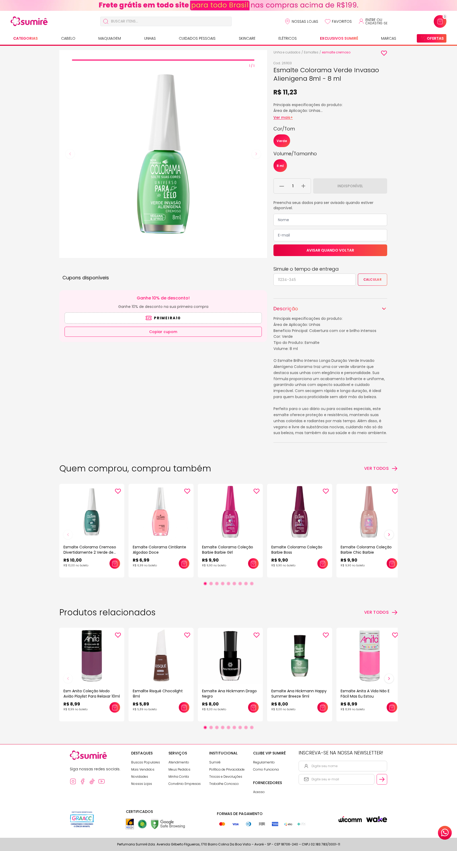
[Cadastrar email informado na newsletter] (382, 779)
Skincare (247, 38)
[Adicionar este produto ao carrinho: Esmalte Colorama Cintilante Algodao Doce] (184, 563)
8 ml (280, 165)
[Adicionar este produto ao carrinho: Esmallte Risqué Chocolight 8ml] (184, 707)
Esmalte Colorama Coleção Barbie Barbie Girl (227, 549)
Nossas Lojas (305, 21)
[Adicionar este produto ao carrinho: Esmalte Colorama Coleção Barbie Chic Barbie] (392, 563)
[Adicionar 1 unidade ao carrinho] (303, 186)
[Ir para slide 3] (217, 583)
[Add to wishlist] (384, 53)
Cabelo (68, 38)
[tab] (163, 60)
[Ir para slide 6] (234, 583)
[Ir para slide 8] (246, 583)
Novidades (139, 776)
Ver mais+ (283, 117)
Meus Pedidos (179, 769)
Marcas (388, 38)
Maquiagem (109, 38)
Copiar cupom (163, 331)
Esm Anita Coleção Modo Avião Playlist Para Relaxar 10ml (91, 693)
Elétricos (287, 38)
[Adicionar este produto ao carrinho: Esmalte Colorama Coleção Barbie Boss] (322, 563)
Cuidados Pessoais (197, 38)
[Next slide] (256, 153)
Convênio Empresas (184, 783)
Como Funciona (266, 769)
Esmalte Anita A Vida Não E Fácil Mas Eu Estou (365, 693)
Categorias (25, 38)
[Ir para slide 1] (205, 583)
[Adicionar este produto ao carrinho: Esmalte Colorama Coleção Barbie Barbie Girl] (253, 563)
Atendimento (178, 762)
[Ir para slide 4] (223, 583)
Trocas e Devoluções (225, 776)
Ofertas (435, 38)
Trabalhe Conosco (224, 783)
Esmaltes (311, 52)
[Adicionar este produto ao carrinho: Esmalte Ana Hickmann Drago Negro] (253, 707)
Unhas (150, 38)
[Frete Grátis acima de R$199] (228, 5)
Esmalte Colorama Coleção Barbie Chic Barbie (366, 549)
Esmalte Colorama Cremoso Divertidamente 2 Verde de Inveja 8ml (89, 552)
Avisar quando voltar (330, 250)
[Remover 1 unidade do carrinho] (282, 186)
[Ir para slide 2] (211, 583)
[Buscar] (106, 21)
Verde (282, 141)
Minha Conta (178, 776)
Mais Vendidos (142, 769)
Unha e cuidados (286, 52)
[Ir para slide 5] (228, 583)
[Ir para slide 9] (252, 583)
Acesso (259, 792)
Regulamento (264, 762)
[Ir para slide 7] (240, 583)
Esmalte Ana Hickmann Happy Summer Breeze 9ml (299, 693)
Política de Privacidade (227, 769)
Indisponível (350, 186)
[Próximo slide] (389, 534)
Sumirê (215, 762)
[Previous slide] (70, 153)
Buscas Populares (145, 762)
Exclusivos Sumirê (339, 38)
